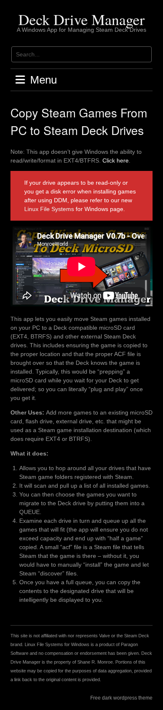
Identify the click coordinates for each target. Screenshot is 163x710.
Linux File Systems (49, 209)
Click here (115, 160)
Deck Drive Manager (81, 19)
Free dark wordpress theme (121, 698)
